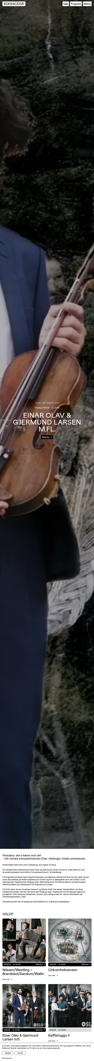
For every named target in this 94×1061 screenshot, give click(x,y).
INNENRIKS (50, 403)
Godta (8, 1053)
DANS (44, 403)
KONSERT (38, 403)
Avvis (20, 1053)
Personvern (7, 1058)
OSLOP (57, 403)
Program (76, 4)
